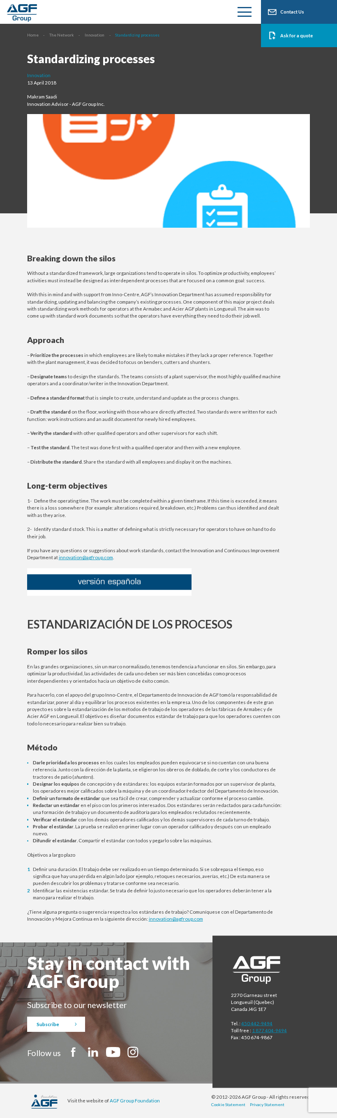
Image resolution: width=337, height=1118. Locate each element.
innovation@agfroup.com (86, 557)
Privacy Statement (267, 1104)
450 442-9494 (256, 1023)
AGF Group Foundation (135, 1100)
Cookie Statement (228, 1104)
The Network (61, 34)
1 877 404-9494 (269, 1030)
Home (33, 34)
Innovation (94, 34)
